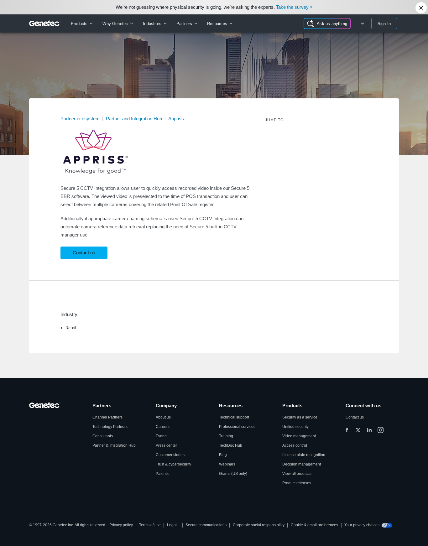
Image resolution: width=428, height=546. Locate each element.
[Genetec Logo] (45, 23)
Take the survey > (294, 7)
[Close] (421, 7)
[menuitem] (81, 23)
